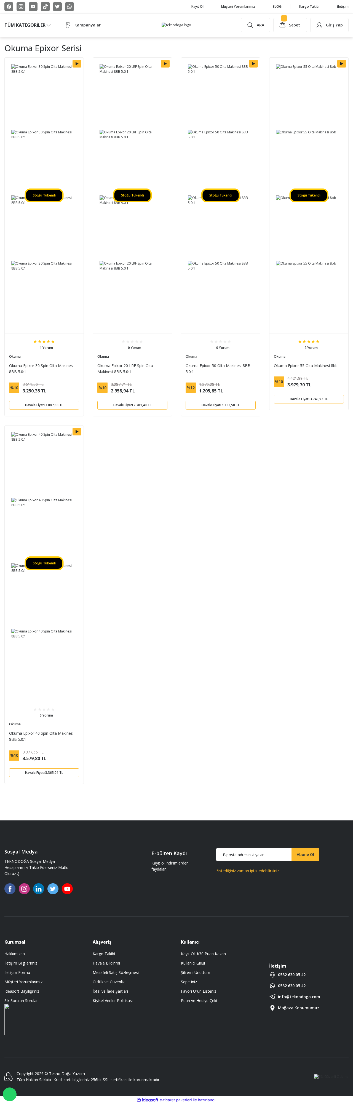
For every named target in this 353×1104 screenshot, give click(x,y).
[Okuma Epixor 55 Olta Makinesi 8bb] (309, 97)
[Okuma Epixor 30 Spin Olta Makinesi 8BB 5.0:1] (44, 97)
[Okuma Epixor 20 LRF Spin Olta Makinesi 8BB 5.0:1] (132, 97)
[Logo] (176, 25)
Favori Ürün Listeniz (198, 991)
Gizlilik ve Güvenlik (109, 981)
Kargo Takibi (104, 953)
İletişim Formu (17, 972)
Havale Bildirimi (106, 963)
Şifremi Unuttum (195, 972)
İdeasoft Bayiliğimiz (21, 991)
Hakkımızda (14, 953)
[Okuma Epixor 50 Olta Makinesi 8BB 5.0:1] (220, 97)
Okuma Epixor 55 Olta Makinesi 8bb (306, 365)
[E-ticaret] (176, 1100)
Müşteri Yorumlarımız (23, 981)
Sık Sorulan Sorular (21, 1000)
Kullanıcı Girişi (193, 963)
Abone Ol (305, 854)
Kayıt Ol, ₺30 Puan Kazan (203, 953)
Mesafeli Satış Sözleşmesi (116, 972)
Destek (10, 1094)
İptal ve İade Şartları (110, 991)
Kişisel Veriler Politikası (113, 1000)
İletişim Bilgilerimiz (20, 963)
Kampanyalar (87, 25)
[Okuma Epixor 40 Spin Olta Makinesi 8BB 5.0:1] (44, 465)
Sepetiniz (189, 981)
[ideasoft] (148, 1100)
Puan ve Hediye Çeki (199, 1000)
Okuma (15, 356)
